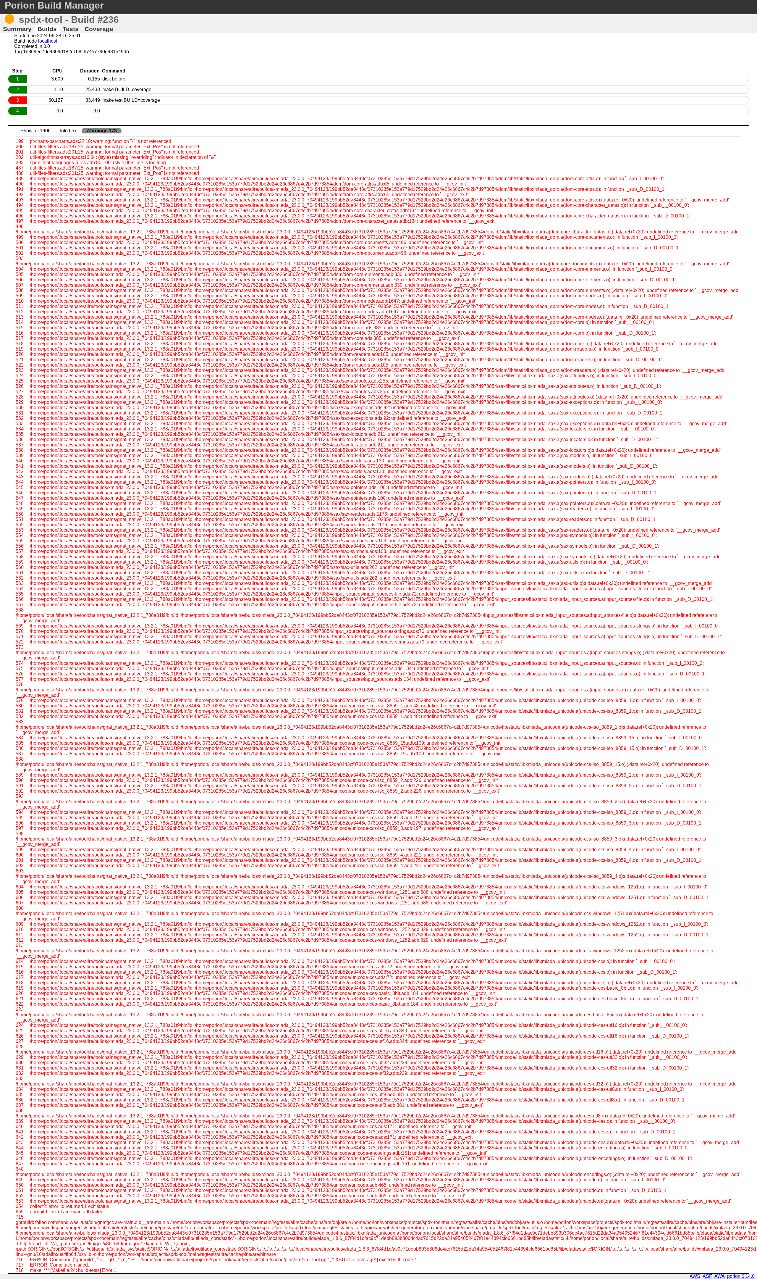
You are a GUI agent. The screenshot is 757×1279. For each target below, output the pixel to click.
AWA (719, 1276)
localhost (47, 40)
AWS (695, 1276)
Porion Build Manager (54, 5)
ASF (707, 1276)
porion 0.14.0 (741, 1276)
